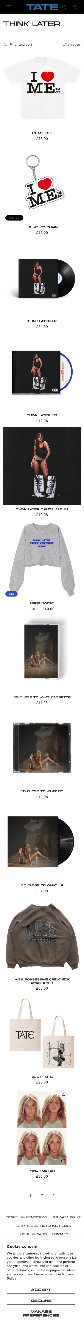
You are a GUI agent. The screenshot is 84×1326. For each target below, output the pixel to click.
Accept (41, 1290)
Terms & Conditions (27, 1217)
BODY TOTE (42, 1076)
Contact (60, 1234)
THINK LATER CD (42, 415)
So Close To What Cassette (42, 697)
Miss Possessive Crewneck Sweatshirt (41, 981)
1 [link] (30, 1195)
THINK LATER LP (41, 321)
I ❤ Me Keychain (42, 227)
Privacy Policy (67, 1217)
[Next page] (53, 1195)
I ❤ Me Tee (42, 133)
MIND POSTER (42, 1170)
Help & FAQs (33, 1234)
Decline (41, 1301)
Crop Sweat (42, 603)
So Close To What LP (42, 885)
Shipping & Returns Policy (44, 1225)
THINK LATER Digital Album (42, 509)
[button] (8, 7)
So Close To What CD (42, 791)
